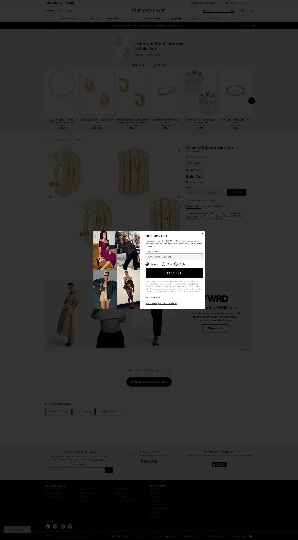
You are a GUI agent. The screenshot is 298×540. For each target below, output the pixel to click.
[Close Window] (202, 233)
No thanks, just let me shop (161, 303)
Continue (174, 273)
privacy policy (195, 289)
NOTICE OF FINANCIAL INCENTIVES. (184, 291)
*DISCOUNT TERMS (153, 297)
